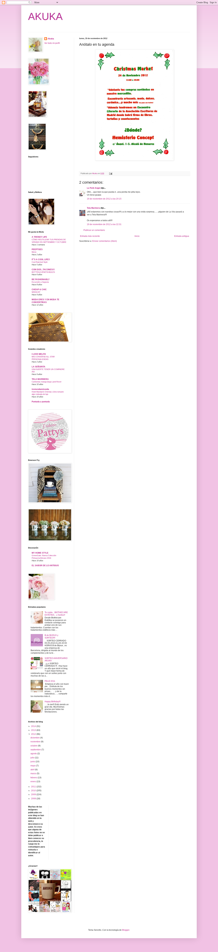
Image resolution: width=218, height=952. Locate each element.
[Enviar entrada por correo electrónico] (110, 173)
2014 (33, 726)
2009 (33, 794)
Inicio (137, 236)
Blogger (125, 930)
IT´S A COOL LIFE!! (41, 259)
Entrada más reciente (90, 236)
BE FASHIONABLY (41, 279)
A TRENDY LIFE (39, 237)
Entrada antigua (181, 236)
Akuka (51, 39)
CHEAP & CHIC (39, 289)
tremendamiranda (40, 389)
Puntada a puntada (41, 401)
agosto (33, 753)
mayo (33, 765)
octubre (34, 746)
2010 (33, 790)
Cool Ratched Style (40, 262)
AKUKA (45, 16)
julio (32, 757)
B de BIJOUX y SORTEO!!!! (51, 636)
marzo (33, 773)
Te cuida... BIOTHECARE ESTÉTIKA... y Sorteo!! (56, 613)
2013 (33, 730)
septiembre (35, 749)
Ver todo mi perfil (52, 43)
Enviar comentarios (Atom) (104, 241)
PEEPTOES (37, 249)
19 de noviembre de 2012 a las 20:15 (104, 199)
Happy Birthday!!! (52, 701)
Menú (34, 252)
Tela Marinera (93, 208)
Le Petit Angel (93, 188)
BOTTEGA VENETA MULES (43, 272)
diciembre (35, 738)
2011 (33, 786)
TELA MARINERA (40, 379)
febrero (34, 777)
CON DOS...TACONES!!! (43, 269)
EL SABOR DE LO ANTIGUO (45, 565)
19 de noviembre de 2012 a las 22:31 (104, 224)
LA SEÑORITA (38, 367)
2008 (33, 798)
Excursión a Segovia (40, 282)
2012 (33, 734)
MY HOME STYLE (40, 553)
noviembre (35, 741)
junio (33, 761)
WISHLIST (36, 292)
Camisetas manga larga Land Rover (46, 382)
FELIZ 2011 (50, 681)
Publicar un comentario (94, 230)
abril (32, 769)
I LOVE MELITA (39, 354)
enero (33, 781)
